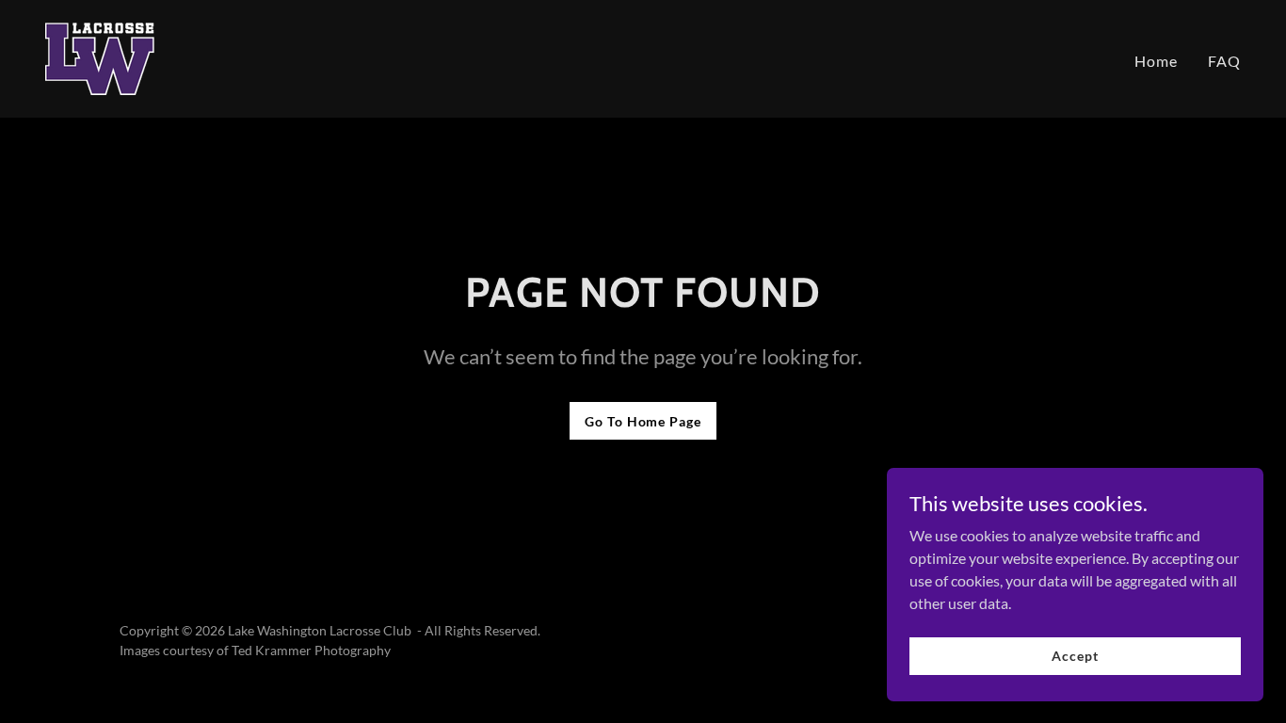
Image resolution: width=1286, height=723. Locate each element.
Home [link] (1156, 61)
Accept (1075, 656)
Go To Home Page (642, 421)
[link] (99, 57)
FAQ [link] (1224, 61)
